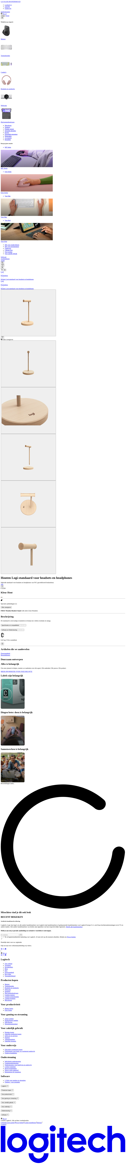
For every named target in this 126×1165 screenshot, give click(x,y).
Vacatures (8, 965)
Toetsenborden (9, 986)
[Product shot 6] (28, 550)
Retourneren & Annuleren (13, 1072)
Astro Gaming (9, 1018)
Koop (3, 16)
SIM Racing (8, 1022)
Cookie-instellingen (30, 1123)
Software (3, 257)
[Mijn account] (2, 267)
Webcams (8, 989)
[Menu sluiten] (2, 18)
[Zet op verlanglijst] (2, 337)
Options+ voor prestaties (12, 1082)
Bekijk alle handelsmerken (74, 927)
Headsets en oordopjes (12, 988)
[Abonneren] (20, 935)
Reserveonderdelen (11, 1068)
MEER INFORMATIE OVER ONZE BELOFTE (16, 671)
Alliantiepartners (10, 1039)
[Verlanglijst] (2, 265)
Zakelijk (7, 7)
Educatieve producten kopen (13, 1049)
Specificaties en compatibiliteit (10, 625)
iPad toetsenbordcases (11, 993)
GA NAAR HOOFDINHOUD (10, 1)
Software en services (11, 1036)
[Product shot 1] (28, 313)
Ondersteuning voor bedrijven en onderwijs (18, 1065)
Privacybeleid (19, 1123)
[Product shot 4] (28, 457)
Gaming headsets (10, 998)
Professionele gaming (11, 1020)
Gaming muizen (10, 995)
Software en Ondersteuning (9, 630)
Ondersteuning (5, 12)
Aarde (3, 260)
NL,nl (4, 14)
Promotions (4, 275)
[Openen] (4, 270)
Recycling (8, 974)
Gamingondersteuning (12, 1063)
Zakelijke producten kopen (13, 1034)
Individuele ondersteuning (13, 1061)
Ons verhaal (8, 963)
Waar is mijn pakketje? (12, 1070)
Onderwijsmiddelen (11, 1053)
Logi (2, 272)
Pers (6, 971)
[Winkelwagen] (2, 270)
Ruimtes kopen (9, 1032)
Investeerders (9, 967)
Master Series (9, 1008)
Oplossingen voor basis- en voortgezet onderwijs (20, 1051)
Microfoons (8, 1000)
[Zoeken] (2, 263)
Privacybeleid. (71, 937)
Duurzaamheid (9, 972)
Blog (6, 969)
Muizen (7, 984)
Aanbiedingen (5, 259)
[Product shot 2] (28, 363)
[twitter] (4, 949)
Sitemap (39, 1123)
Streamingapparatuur (11, 1024)
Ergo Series (8, 1010)
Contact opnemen (10, 1067)
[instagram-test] (2, 949)
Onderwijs (8, 8)
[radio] (1, 597)
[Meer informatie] (2, 644)
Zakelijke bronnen (10, 1041)
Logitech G (8, 5)
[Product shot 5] (28, 504)
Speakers (7, 991)
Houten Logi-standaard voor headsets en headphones (17, 279)
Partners (7, 1037)
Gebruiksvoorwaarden (8, 1123)
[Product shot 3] (28, 410)
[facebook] (5, 949)
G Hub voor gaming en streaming (15, 1080)
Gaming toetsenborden (12, 997)
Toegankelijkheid (10, 976)
